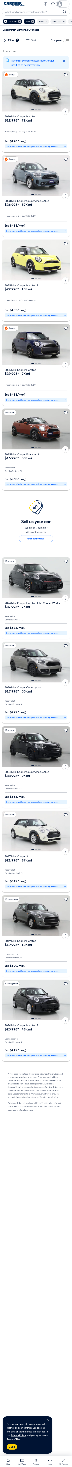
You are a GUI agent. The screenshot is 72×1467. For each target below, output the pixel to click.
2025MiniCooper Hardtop (20, 369)
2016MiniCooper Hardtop (20, 116)
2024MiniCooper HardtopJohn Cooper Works (32, 603)
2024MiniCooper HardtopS (21, 1025)
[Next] (66, 91)
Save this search (20, 60)
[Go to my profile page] (62, 4)
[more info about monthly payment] (24, 141)
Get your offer (35, 538)
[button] (12, 21)
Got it (12, 1446)
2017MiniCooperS (16, 856)
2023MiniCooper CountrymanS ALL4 (27, 200)
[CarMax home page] (14, 4)
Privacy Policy (18, 1435)
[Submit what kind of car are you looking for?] (65, 11)
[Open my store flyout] (46, 4)
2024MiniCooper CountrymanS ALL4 (27, 771)
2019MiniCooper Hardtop (20, 940)
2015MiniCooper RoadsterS (22, 454)
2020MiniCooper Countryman (23, 687)
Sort (33, 40)
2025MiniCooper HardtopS (21, 285)
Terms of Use (13, 1439)
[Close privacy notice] (48, 1420)
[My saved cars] (53, 4)
